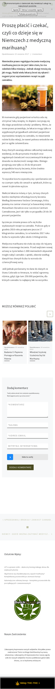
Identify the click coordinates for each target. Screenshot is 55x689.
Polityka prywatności (27, 14)
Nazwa (13, 425)
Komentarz (16, 404)
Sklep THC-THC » (30, 683)
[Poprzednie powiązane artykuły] (44, 314)
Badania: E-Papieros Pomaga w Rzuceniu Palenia (13, 355)
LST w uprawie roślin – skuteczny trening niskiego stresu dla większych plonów (26, 568)
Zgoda (15, 10)
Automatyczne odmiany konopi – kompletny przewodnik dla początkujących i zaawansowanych (27, 581)
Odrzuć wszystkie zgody (32, 10)
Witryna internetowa (23, 446)
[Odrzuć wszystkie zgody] (51, 9)
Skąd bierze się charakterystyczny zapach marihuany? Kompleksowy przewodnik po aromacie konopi (24, 575)
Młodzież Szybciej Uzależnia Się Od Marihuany (38, 355)
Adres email (17, 435)
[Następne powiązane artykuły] (50, 314)
